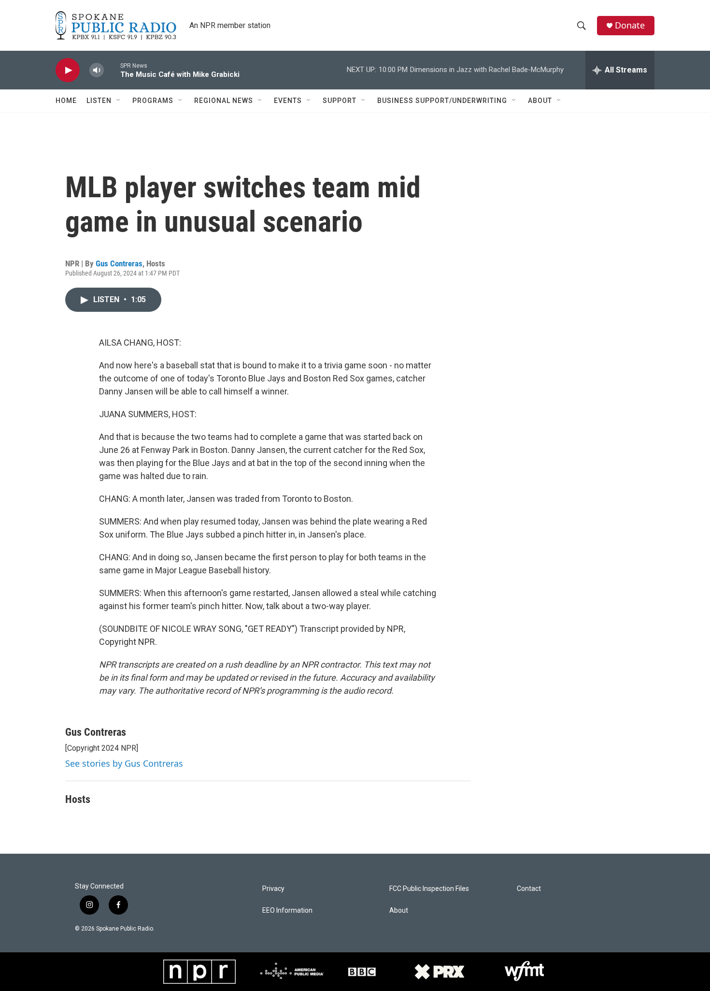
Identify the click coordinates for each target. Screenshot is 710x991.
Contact (529, 888)
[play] (67, 70)
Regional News (223, 100)
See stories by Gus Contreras (124, 763)
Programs (152, 100)
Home (66, 100)
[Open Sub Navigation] (119, 100)
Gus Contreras (119, 263)
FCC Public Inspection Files (429, 888)
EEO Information (287, 910)
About (540, 100)
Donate (630, 25)
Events (288, 100)
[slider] (112, 70)
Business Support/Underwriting (442, 100)
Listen (99, 100)
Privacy (273, 888)
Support (339, 100)
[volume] (96, 70)
